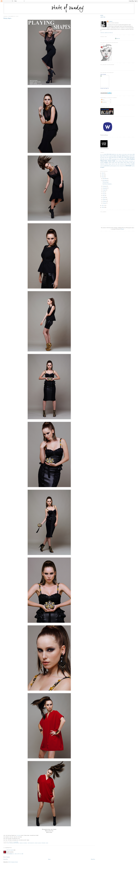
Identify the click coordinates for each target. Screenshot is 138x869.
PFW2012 (118, 159)
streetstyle (128, 166)
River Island (18, 835)
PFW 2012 (121, 157)
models (133, 164)
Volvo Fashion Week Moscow (122, 161)
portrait (111, 165)
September (105, 188)
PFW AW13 (102, 159)
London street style (117, 155)
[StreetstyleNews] (106, 114)
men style (118, 164)
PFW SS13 (107, 159)
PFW (113, 157)
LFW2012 (107, 155)
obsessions (102, 165)
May (104, 195)
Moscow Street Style (130, 155)
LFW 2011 (114, 154)
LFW (105, 154)
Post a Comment (6, 857)
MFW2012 (124, 155)
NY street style (103, 157)
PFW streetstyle (112, 159)
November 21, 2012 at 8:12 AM (15, 853)
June (104, 193)
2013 (103, 175)
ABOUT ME (102, 17)
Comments (104, 102)
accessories (131, 161)
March (104, 199)
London (110, 155)
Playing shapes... (7, 18)
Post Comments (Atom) (13, 862)
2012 (103, 176)
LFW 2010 (108, 154)
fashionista (102, 164)
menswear (122, 164)
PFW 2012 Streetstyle (129, 157)
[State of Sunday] (104, 87)
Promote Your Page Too (104, 88)
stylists (133, 165)
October (104, 186)
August (104, 190)
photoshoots (107, 165)
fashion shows (123, 162)
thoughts (102, 167)
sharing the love (122, 165)
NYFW (110, 157)
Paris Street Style (109, 161)
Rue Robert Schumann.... (107, 184)
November (105, 180)
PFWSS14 (122, 159)
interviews (113, 164)
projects (114, 165)
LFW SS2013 (124, 154)
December (105, 178)
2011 (103, 205)
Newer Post (5, 859)
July (104, 191)
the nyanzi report (10, 850)
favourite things (108, 164)
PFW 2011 (116, 157)
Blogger (122, 229)
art (134, 161)
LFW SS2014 (129, 154)
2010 (103, 207)
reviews (118, 165)
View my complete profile (106, 32)
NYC (107, 157)
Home (49, 859)
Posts (103, 99)
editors (110, 162)
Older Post (93, 859)
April (104, 197)
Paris (125, 159)
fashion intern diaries (116, 162)
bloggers (106, 162)
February (105, 201)
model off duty (127, 164)
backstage (102, 162)
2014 (103, 173)
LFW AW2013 (119, 154)
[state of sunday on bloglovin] (106, 60)
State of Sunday (103, 74)
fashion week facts (131, 162)
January (104, 203)
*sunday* (111, 21)
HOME (101, 15)
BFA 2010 (102, 154)
